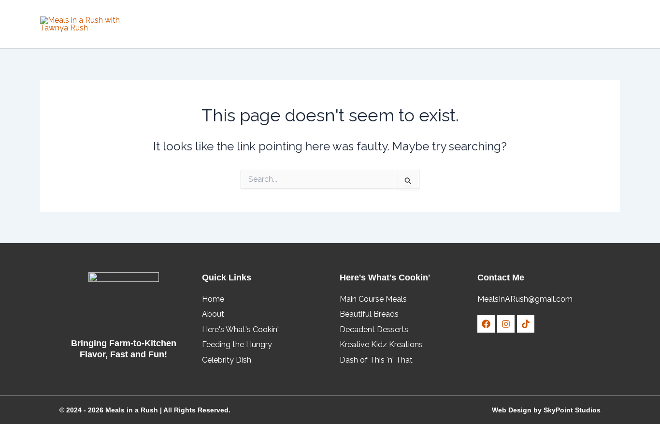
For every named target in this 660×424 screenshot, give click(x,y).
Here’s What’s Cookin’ (402, 24)
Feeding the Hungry (498, 24)
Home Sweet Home (240, 24)
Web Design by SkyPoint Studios (546, 410)
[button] (348, 24)
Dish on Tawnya (314, 24)
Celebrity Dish (579, 24)
